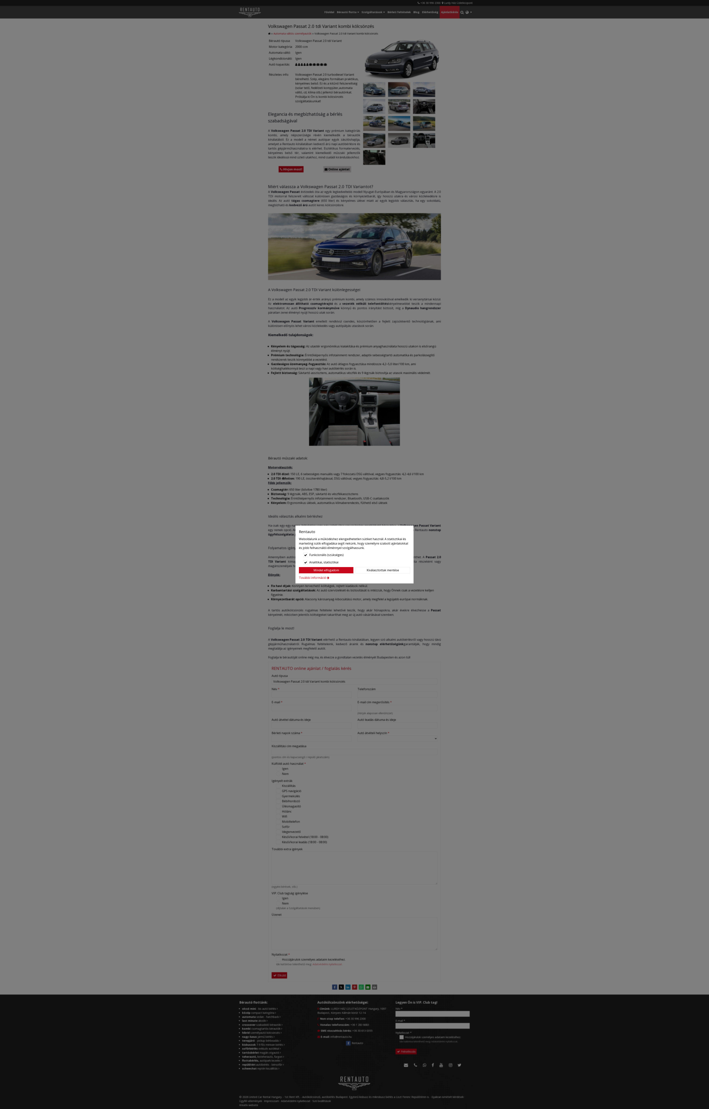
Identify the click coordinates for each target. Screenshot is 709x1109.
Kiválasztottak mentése (383, 570)
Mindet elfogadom (326, 570)
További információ (312, 578)
